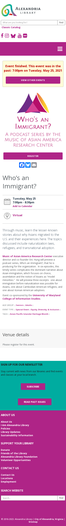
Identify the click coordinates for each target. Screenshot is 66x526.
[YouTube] (20, 36)
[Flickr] (25, 36)
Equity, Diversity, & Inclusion (45, 309)
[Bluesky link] (13, 36)
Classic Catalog (11, 27)
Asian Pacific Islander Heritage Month (29, 314)
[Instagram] (7, 36)
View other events (33, 80)
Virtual (17, 215)
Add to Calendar (22, 206)
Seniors (20, 305)
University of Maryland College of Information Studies (31, 297)
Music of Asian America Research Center (27, 256)
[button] (61, 48)
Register (33, 156)
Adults (28, 305)
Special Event (22, 309)
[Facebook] (2, 36)
